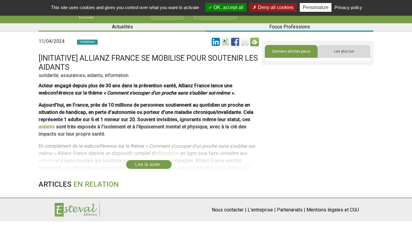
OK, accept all (227, 7)
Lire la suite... (149, 164)
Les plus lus (344, 51)
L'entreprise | (262, 210)
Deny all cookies (275, 7)
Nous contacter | (229, 210)
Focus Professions (289, 27)
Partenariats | (291, 210)
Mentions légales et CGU (332, 210)
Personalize (315, 7)
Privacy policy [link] (348, 7)
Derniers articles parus (291, 51)
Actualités (122, 27)
